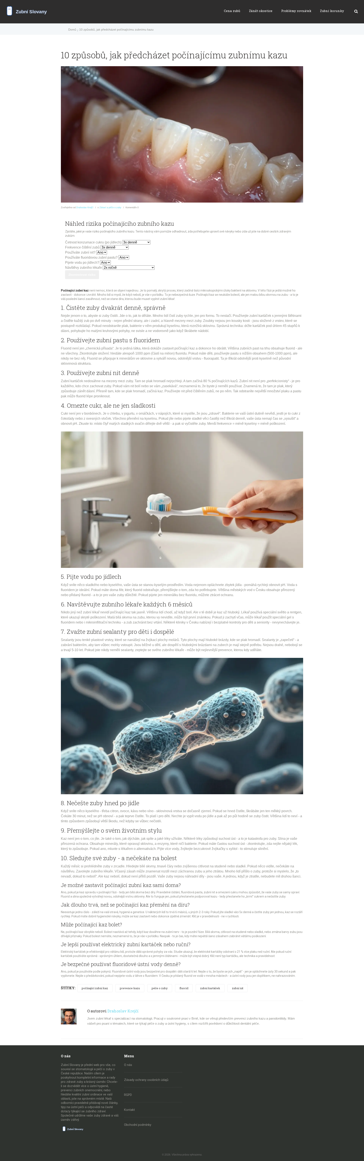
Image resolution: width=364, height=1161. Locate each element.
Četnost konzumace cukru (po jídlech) (93, 242)
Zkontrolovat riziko (82, 274)
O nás (128, 1065)
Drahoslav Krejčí (84, 207)
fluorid (183, 988)
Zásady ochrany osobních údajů (146, 1080)
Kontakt (129, 1110)
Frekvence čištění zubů (82, 247)
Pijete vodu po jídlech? (82, 262)
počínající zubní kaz (95, 988)
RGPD (128, 1095)
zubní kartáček (210, 988)
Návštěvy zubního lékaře (83, 267)
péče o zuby (160, 988)
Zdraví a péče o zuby (110, 207)
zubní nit (237, 988)
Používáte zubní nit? (80, 252)
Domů (72, 29)
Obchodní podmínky (137, 1125)
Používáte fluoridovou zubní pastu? (91, 257)
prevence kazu (130, 988)
